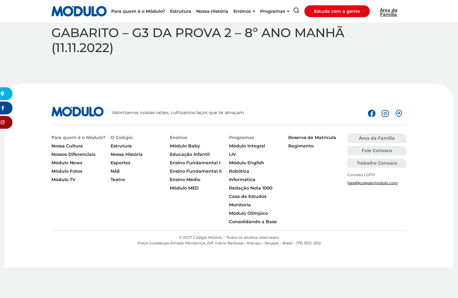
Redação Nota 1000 (250, 188)
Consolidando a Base (253, 221)
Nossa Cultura (67, 146)
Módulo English (246, 163)
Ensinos (178, 137)
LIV (232, 154)
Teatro (118, 179)
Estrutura (121, 146)
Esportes (120, 163)
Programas (241, 137)
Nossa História (127, 154)
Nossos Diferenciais (73, 154)
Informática (242, 179)
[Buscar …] (296, 11)
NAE (115, 171)
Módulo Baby (185, 146)
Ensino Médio (185, 179)
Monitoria (240, 205)
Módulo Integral (247, 146)
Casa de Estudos (247, 196)
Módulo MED (184, 188)
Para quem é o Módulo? (78, 137)
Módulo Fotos (66, 171)
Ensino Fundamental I (195, 163)
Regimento (301, 146)
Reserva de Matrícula (312, 137)
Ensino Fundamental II (196, 171)
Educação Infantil (190, 154)
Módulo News (66, 163)
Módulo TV (63, 179)
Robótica (239, 171)
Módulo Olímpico (248, 213)
